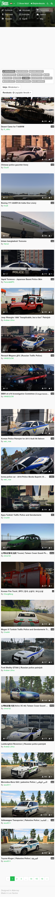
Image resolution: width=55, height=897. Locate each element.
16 (42, 878)
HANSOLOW (9, 358)
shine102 (7, 555)
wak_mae (7, 441)
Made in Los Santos (9, 893)
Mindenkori (10, 87)
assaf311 (7, 784)
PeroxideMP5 (9, 282)
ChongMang (8, 594)
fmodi (6, 205)
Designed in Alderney (10, 890)
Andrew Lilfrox (9, 320)
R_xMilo (7, 129)
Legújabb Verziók (16, 92)
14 (31, 878)
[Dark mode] (48, 3)
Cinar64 (7, 517)
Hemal (6, 243)
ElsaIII (6, 167)
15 (37, 878)
